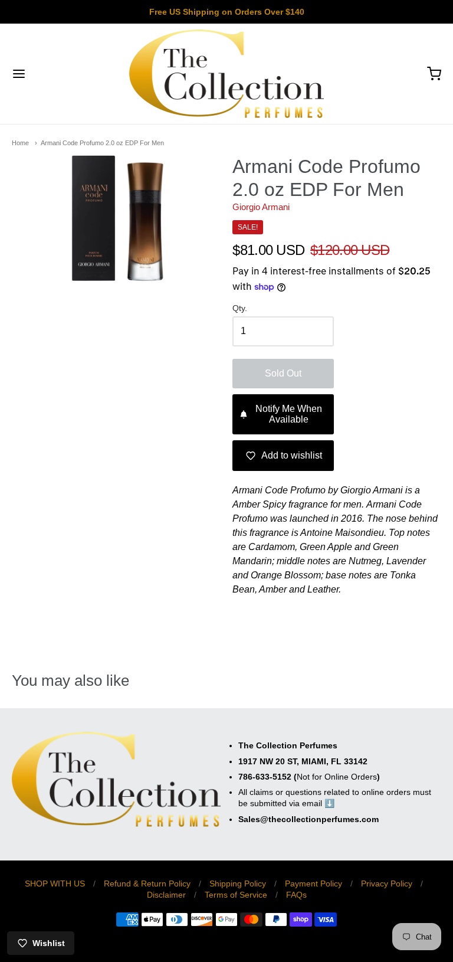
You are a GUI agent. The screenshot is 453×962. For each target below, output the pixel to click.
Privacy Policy (386, 883)
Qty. (239, 308)
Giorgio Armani (261, 207)
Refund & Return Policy (147, 883)
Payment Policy (313, 883)
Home (20, 142)
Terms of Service (236, 894)
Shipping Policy (237, 883)
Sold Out (283, 373)
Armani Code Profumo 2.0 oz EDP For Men (102, 142)
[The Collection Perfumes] (226, 74)
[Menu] (55, 74)
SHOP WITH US (55, 883)
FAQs (296, 894)
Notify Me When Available (288, 414)
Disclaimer (166, 894)
